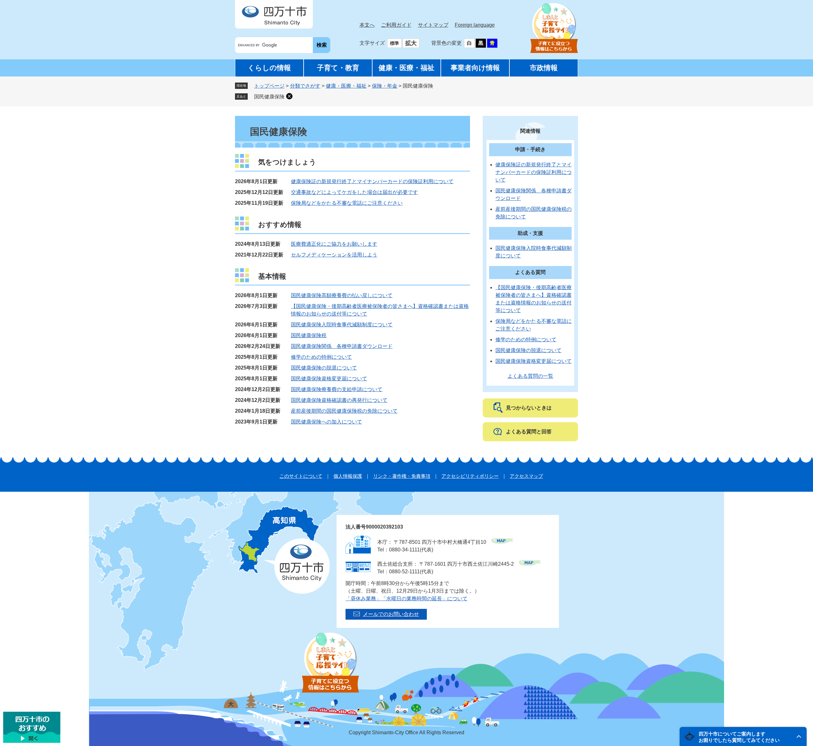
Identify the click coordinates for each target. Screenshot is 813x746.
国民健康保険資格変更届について (329, 378)
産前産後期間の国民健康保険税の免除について (344, 411)
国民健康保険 (269, 96)
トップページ (269, 86)
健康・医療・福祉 (406, 68)
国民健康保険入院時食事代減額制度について (342, 324)
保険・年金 (384, 86)
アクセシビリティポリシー (470, 476)
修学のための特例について (321, 357)
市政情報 (544, 68)
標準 (394, 43)
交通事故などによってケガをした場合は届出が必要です (354, 192)
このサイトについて (300, 476)
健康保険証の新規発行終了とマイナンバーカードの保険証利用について (372, 181)
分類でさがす (305, 86)
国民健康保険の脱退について (324, 367)
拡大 (411, 43)
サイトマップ (433, 25)
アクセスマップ (526, 476)
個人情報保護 (347, 476)
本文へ (367, 25)
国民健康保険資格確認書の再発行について (339, 400)
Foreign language (475, 25)
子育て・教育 (338, 68)
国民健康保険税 (308, 335)
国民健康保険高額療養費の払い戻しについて (342, 295)
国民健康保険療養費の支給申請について (336, 389)
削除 (289, 96)
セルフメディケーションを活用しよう (334, 254)
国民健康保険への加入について (326, 421)
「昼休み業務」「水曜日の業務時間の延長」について (406, 598)
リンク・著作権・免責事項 (401, 476)
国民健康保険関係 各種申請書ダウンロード (342, 346)
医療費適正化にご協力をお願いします (334, 244)
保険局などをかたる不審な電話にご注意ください (347, 203)
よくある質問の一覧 (530, 376)
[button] (743, 736)
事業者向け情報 (475, 68)
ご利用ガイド (396, 25)
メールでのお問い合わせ (391, 614)
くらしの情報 (269, 68)
